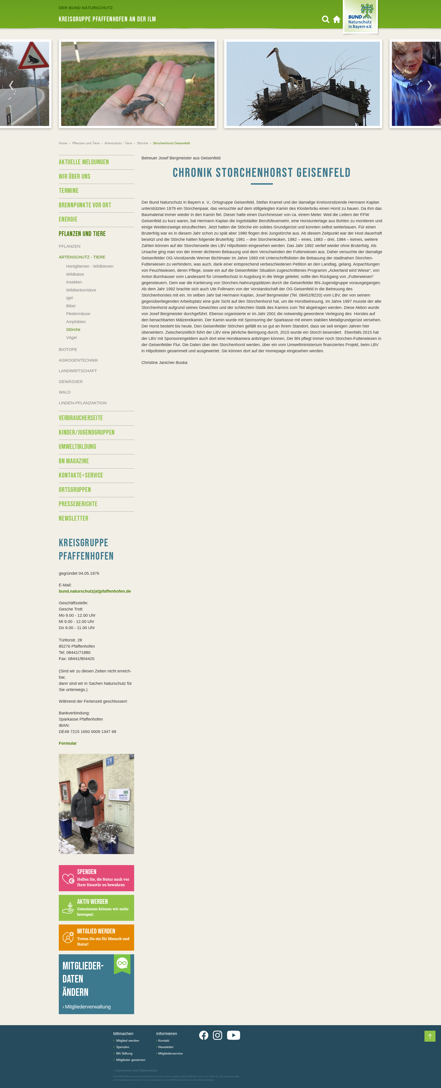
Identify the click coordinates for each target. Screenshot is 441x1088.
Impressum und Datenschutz (135, 1070)
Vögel (71, 337)
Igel (69, 298)
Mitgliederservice (170, 1053)
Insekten (74, 282)
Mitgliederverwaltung (86, 1007)
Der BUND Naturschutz (86, 8)
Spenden (122, 1047)
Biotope (68, 349)
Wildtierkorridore (81, 290)
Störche (142, 143)
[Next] (430, 85)
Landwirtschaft (78, 371)
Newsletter (73, 518)
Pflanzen (69, 246)
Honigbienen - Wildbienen (89, 266)
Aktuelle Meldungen (84, 162)
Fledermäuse (78, 313)
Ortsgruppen (75, 490)
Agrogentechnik (78, 360)
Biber (71, 306)
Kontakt (163, 1040)
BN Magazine (74, 461)
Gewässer (71, 381)
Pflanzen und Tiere (86, 143)
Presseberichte (78, 504)
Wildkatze (75, 274)
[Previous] (11, 85)
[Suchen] (325, 19)
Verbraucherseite (81, 418)
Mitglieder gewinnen (130, 1060)
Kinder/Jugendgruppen (87, 432)
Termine (69, 191)
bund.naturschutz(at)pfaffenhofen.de (95, 591)
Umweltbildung (77, 447)
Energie (68, 219)
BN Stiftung (124, 1053)
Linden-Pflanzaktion (83, 403)
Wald (65, 392)
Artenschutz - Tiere (118, 143)
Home (63, 143)
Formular (68, 743)
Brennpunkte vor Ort (85, 205)
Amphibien (76, 321)
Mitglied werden (127, 1040)
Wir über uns (74, 176)
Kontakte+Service (81, 475)
